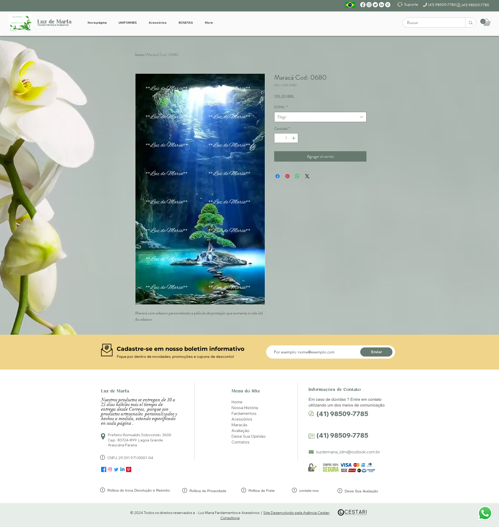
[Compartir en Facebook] (277, 176)
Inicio (139, 55)
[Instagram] (369, 4)
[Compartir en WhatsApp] (297, 176)
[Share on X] (307, 176)
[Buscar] (470, 22)
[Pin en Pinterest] (287, 176)
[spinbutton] (286, 138)
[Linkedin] (122, 469)
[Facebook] (362, 4)
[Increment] (294, 138)
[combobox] (320, 117)
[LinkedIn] (381, 4)
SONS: (281, 107)
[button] (482, 21)
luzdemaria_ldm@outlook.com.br (348, 451)
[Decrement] (278, 138)
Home (237, 401)
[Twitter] (375, 4)
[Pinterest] (387, 4)
